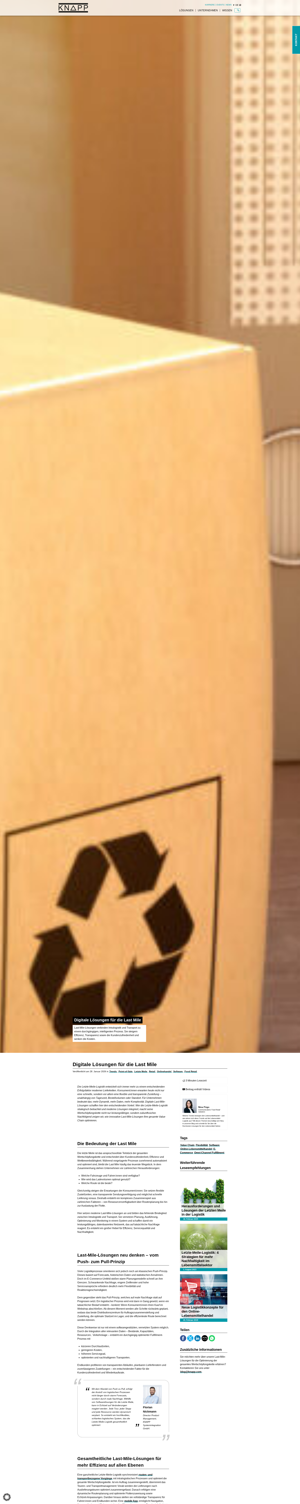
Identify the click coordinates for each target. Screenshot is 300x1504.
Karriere (210, 5)
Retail (152, 1071)
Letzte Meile (140, 1071)
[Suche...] (238, 10)
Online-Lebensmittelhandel (196, 1149)
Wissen (227, 10)
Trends (113, 1071)
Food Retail (191, 1071)
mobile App (131, 1501)
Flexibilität (202, 1145)
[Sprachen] (240, 5)
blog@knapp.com (190, 1371)
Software (178, 1071)
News (229, 5)
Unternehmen (208, 10)
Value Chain (187, 1145)
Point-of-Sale (125, 1071)
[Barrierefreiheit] (233, 5)
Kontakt (296, 40)
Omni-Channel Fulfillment (209, 1152)
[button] (7, 1497)
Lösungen (186, 10)
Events (220, 5)
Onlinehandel (164, 1071)
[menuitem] (210, 5)
